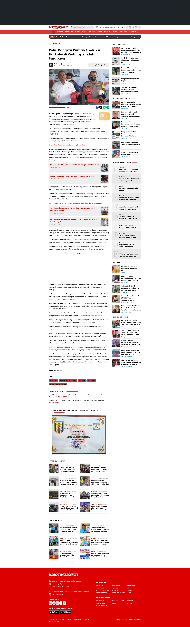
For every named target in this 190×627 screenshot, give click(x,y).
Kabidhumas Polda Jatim (68, 380)
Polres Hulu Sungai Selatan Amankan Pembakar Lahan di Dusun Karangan (67, 495)
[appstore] (54, 613)
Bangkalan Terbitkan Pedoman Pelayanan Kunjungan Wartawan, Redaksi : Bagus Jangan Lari (129, 136)
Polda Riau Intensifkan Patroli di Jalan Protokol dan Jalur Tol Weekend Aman (69, 508)
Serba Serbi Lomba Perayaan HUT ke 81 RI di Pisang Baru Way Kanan (127, 227)
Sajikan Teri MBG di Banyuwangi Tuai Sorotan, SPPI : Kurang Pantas (130, 288)
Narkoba (82, 380)
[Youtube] (60, 603)
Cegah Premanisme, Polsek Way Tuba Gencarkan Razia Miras (72, 176)
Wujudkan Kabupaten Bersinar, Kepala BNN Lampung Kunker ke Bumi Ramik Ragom (72, 209)
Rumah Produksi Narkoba (58, 384)
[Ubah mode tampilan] (118, 27)
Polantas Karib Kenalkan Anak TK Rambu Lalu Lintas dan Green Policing (131, 352)
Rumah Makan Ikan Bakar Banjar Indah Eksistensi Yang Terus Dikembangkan (131, 308)
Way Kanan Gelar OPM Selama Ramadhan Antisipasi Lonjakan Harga (128, 246)
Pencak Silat (133, 31)
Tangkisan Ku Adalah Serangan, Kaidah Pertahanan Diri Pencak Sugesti (129, 90)
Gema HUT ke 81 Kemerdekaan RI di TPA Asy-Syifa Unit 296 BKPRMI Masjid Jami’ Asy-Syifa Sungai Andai (130, 344)
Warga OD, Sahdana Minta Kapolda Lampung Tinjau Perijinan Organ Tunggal (128, 170)
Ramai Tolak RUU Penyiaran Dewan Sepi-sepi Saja (67, 145)
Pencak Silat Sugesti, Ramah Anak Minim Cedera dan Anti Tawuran (131, 70)
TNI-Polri (91, 31)
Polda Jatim (91, 380)
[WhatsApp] (104, 107)
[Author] (51, 65)
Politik (115, 31)
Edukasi (63, 466)
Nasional (60, 31)
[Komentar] (96, 65)
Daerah (99, 31)
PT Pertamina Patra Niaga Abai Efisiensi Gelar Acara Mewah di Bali (128, 255)
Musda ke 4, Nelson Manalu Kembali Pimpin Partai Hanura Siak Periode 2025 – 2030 (129, 208)
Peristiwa (107, 31)
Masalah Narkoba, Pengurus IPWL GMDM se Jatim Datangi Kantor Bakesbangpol (69, 542)
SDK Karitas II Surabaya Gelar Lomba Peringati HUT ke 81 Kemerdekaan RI (131, 362)
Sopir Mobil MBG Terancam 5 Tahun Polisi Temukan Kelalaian (129, 199)
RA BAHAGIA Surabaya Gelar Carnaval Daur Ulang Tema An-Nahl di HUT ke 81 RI (131, 323)
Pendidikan (69, 31)
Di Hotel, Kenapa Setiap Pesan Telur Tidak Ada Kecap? (130, 268)
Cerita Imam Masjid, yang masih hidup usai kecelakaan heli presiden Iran (75, 203)
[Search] (71, 27)
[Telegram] (139, 27)
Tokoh (94, 526)
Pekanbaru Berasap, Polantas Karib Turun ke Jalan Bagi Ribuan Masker (100, 469)
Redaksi (57, 64)
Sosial (84, 31)
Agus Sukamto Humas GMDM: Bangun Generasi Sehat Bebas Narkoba (100, 529)
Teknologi (123, 31)
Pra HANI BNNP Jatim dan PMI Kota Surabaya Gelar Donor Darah (100, 555)
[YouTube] (136, 27)
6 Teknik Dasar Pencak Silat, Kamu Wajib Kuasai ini (130, 60)
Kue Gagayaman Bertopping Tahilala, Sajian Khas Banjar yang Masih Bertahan (131, 279)
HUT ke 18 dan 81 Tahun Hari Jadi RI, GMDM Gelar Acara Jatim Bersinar (100, 542)
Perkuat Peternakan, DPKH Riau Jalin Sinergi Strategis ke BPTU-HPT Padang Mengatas (131, 105)
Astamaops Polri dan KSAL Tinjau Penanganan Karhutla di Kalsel (100, 495)
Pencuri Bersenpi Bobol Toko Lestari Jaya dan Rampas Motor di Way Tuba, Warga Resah (129, 180)
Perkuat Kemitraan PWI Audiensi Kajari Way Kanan (131, 144)
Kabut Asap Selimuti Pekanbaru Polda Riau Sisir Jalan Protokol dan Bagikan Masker (100, 482)
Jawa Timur (53, 380)
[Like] (90, 65)
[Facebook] (127, 27)
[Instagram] (133, 27)
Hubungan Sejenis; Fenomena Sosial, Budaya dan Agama (98, 37)
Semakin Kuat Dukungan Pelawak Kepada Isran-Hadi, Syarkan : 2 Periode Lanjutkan (73, 220)
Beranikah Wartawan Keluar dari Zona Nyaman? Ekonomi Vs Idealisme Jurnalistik (130, 125)
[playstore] (65, 613)
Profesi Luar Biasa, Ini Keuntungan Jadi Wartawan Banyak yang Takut (130, 115)
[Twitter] (130, 27)
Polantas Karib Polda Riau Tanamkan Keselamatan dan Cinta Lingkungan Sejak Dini (100, 508)
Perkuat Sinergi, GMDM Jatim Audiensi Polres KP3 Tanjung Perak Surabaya (68, 529)
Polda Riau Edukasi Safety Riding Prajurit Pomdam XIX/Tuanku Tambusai (68, 469)
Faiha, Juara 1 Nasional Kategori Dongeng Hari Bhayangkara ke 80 (127, 236)
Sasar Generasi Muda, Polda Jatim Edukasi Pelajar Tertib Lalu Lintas (74, 165)
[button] (97, 27)
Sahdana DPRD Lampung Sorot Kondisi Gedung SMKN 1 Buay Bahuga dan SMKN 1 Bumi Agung (130, 333)
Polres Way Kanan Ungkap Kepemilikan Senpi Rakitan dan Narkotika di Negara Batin (67, 555)
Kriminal (63, 492)
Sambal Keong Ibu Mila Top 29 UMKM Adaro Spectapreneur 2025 (131, 298)
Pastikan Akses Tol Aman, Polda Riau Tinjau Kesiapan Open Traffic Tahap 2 (68, 482)
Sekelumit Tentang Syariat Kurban (128, 189)
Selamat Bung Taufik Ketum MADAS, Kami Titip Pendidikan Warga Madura (131, 50)
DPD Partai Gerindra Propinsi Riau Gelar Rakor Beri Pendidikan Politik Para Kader (129, 217)
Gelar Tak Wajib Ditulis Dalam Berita (129, 153)
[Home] (53, 32)
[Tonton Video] (122, 27)
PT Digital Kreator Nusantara (131, 619)
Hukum (77, 31)
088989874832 (63, 397)
